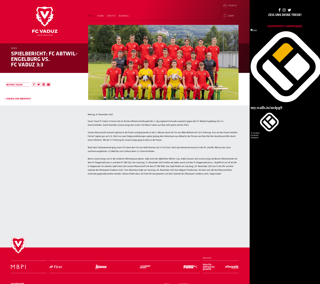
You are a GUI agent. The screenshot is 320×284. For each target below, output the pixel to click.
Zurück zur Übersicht (18, 98)
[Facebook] (34, 84)
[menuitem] (92, 17)
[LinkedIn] (44, 84)
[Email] (48, 84)
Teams (100, 16)
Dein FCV (111, 16)
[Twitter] (39, 84)
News (91, 16)
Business (124, 16)
